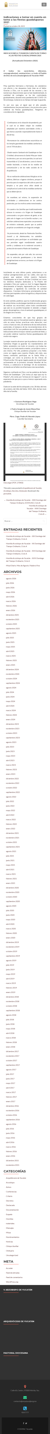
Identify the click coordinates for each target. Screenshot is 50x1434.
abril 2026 (10, 597)
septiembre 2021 (13, 847)
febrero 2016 (11, 1151)
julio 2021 (10, 856)
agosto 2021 (11, 851)
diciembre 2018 (12, 997)
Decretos (15, 491)
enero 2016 (10, 1156)
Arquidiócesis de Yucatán (32, 488)
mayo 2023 (10, 756)
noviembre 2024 (12, 674)
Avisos (8, 1187)
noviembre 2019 (12, 947)
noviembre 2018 (12, 1001)
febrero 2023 (11, 769)
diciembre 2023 (12, 724)
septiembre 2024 (13, 683)
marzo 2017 (11, 1092)
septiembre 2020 (13, 901)
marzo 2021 (11, 874)
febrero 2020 (11, 933)
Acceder (9, 1268)
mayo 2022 (10, 810)
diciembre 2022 (12, 778)
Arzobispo (7, 491)
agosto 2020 (11, 906)
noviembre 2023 (12, 728)
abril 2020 (10, 924)
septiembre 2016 (13, 1119)
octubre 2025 (11, 624)
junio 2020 (10, 915)
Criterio (9, 1196)
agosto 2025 (11, 633)
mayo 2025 (10, 647)
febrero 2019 (11, 988)
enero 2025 (10, 665)
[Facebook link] (23, 1423)
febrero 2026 (11, 606)
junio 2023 (10, 751)
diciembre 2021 (12, 833)
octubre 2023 (11, 733)
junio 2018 (10, 1024)
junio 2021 (10, 860)
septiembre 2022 (13, 792)
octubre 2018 (11, 1006)
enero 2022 (10, 828)
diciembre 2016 (12, 1106)
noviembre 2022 (12, 783)
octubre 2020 (11, 897)
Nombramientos (12, 1237)
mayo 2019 (10, 974)
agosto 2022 (11, 797)
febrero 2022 (11, 824)
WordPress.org (12, 1282)
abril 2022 (10, 815)
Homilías (9, 1219)
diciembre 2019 (12, 942)
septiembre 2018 (13, 1010)
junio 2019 (10, 969)
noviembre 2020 (12, 892)
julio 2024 (10, 692)
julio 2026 (10, 583)
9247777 (25, 1412)
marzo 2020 (11, 928)
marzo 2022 (11, 819)
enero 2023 (10, 774)
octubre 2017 (11, 1060)
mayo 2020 (10, 919)
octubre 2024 (11, 678)
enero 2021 (10, 883)
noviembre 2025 (12, 619)
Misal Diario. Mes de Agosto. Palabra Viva (23, 565)
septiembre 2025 (13, 628)
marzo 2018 (11, 1038)
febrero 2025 (11, 660)
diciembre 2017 (12, 1051)
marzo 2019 (11, 983)
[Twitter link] (26, 1423)
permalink (7, 493)
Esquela (9, 1214)
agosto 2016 (11, 1124)
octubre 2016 (11, 1115)
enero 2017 (10, 1101)
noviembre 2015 (12, 1165)
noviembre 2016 (12, 1110)
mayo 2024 (10, 701)
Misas (8, 1232)
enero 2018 (10, 1047)
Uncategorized (12, 1255)
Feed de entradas (13, 1273)
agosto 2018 (11, 1015)
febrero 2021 (11, 878)
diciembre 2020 (12, 888)
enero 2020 (10, 938)
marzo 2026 (11, 601)
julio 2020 (10, 910)
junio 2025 (10, 642)
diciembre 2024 (12, 669)
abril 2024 (10, 706)
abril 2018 (10, 1033)
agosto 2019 (11, 960)
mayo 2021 (10, 865)
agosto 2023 (11, 742)
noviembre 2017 (12, 1056)
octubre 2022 (11, 787)
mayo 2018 (10, 1028)
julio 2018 (10, 1019)
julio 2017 (10, 1074)
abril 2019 (10, 978)
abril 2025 (10, 651)
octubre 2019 (11, 951)
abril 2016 (10, 1142)
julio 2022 (10, 801)
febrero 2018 (11, 1042)
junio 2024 (10, 697)
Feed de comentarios (14, 1277)
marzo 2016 (11, 1147)
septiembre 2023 (13, 737)
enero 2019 (10, 992)
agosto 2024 (11, 687)
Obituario (10, 1251)
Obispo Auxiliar (12, 1246)
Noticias (9, 1241)
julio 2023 (10, 747)
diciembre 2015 (12, 1160)
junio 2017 (10, 1078)
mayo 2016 (10, 1138)
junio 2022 (10, 806)
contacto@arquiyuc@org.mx (25, 1401)
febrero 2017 (11, 1097)
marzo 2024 (11, 710)
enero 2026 (10, 610)
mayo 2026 (10, 592)
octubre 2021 (11, 842)
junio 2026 (10, 587)
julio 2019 (10, 965)
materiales (10, 1223)
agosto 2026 (11, 578)
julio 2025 (10, 637)
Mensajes (10, 1228)
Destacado (23, 491)
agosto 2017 (11, 1069)
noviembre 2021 (12, 837)
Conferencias (11, 1191)
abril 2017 (10, 1088)
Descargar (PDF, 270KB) (13, 482)
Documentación (12, 1210)
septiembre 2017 (13, 1065)
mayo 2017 (10, 1083)
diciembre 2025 (12, 615)
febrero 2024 (11, 715)
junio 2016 (10, 1133)
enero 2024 (10, 719)
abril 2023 (10, 760)
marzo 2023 (11, 765)
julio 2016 (10, 1128)
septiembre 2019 (13, 956)
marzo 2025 (11, 656)
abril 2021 (10, 869)
